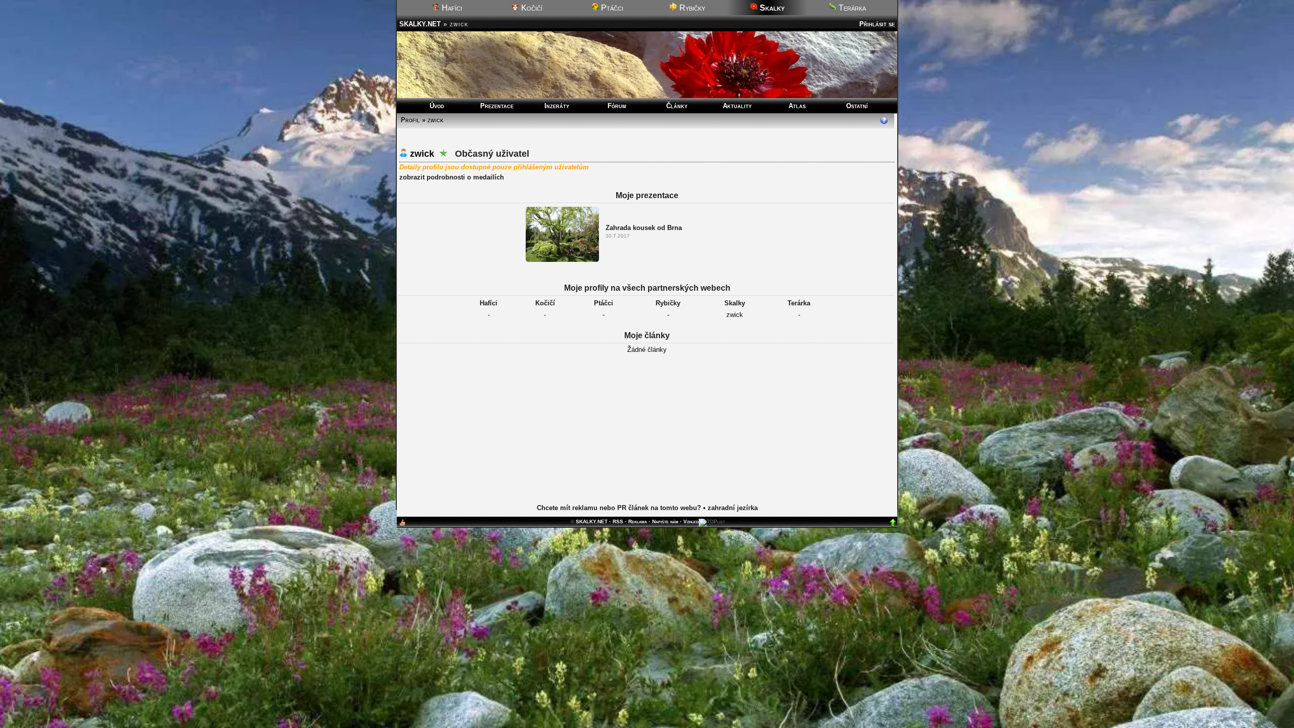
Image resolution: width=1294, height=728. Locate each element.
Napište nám (665, 521)
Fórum (617, 106)
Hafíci (451, 8)
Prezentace (497, 106)
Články (676, 106)
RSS (618, 521)
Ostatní (857, 106)
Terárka (851, 8)
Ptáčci (611, 8)
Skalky (734, 303)
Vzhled (691, 521)
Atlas (797, 106)
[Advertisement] (647, 437)
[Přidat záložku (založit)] (402, 525)
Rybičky (691, 8)
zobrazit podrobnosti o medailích (451, 177)
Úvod (437, 106)
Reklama (637, 521)
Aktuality (737, 106)
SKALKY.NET (420, 24)
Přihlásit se (877, 24)
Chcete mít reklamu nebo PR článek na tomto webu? (619, 508)
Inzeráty (556, 106)
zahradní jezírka (733, 508)
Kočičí (530, 8)
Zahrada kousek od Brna (644, 228)
